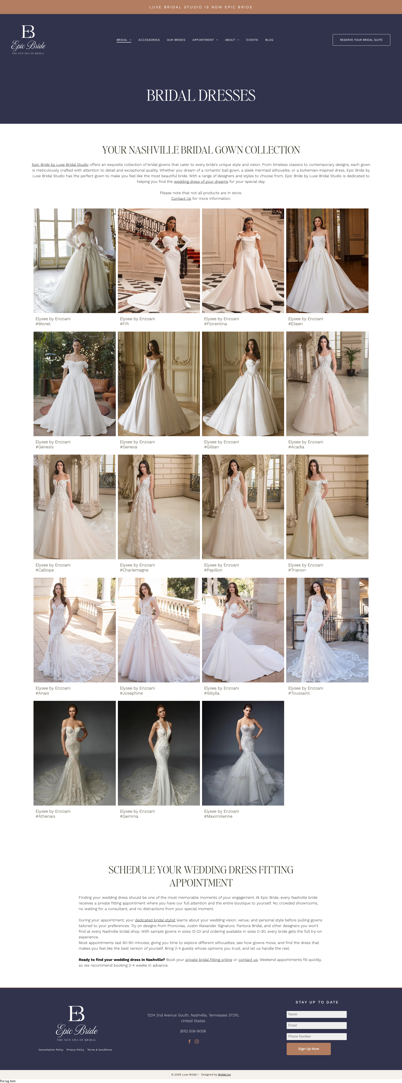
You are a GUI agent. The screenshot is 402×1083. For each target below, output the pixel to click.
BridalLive (224, 1074)
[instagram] (197, 1042)
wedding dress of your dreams (201, 181)
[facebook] (189, 1042)
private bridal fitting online (209, 959)
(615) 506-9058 (193, 1031)
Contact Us (181, 198)
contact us (248, 959)
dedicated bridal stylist (155, 920)
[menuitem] (124, 40)
